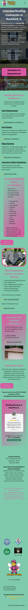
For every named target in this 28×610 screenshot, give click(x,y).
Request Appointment (7, 242)
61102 (13, 494)
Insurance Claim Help (10, 174)
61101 (5, 494)
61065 (5, 498)
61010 (11, 496)
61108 (9, 492)
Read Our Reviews (9, 308)
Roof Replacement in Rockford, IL (14, 122)
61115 (22, 492)
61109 (14, 492)
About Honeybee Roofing (11, 299)
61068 (14, 498)
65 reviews (17, 437)
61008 (23, 498)
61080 (16, 496)
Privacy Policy (9, 588)
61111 (18, 498)
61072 (7, 496)
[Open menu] (24, 3)
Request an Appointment (14, 342)
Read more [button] (14, 429)
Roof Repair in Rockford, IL (12, 139)
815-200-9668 (13, 84)
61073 (22, 494)
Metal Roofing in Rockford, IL (12, 157)
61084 (20, 496)
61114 (18, 494)
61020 (10, 498)
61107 (5, 492)
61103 (18, 492)
